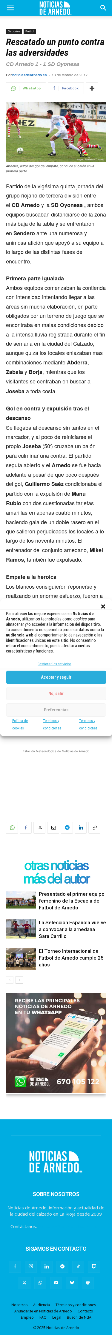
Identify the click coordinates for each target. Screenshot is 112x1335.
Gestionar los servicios (54, 664)
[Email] (53, 828)
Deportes (14, 31)
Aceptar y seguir (56, 677)
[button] (103, 606)
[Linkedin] (81, 828)
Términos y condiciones (76, 1304)
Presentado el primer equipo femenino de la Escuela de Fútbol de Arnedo (72, 901)
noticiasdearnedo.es (29, 75)
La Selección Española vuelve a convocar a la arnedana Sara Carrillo (72, 929)
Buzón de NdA (79, 1317)
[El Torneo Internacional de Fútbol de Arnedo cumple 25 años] (21, 959)
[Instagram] (31, 1267)
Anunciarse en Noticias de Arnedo (43, 1311)
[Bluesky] (72, 1283)
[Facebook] (26, 828)
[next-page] (19, 980)
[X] (39, 828)
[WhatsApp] (12, 828)
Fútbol (29, 31)
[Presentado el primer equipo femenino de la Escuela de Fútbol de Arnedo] (21, 900)
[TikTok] (78, 1267)
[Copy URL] (94, 828)
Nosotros (19, 1304)
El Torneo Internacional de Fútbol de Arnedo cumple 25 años (71, 958)
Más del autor (56, 878)
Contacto (85, 1311)
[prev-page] (9, 980)
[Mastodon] (88, 1283)
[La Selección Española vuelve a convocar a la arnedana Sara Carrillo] (21, 929)
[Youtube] (56, 1283)
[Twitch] (94, 1267)
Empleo (27, 1317)
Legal (56, 1317)
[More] (92, 88)
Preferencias (56, 709)
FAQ (43, 1317)
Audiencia (41, 1304)
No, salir (56, 693)
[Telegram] (67, 828)
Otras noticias (56, 865)
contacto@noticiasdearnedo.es (70, 1226)
